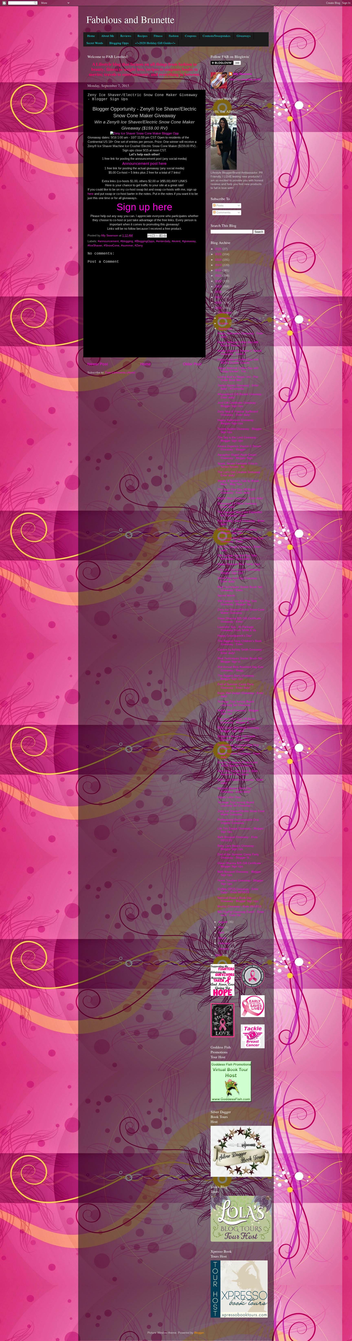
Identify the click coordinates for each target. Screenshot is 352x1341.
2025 (218, 254)
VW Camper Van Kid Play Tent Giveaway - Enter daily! (237, 557)
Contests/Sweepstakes (216, 36)
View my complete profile (245, 79)
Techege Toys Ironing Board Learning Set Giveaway (236, 703)
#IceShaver (95, 245)
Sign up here (144, 207)
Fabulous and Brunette (130, 19)
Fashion (174, 36)
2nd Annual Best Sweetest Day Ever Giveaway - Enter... (241, 540)
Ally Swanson (242, 73)
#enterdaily (163, 241)
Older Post (192, 364)
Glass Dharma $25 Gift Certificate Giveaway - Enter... (239, 620)
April (221, 932)
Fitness (158, 36)
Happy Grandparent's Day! (235, 635)
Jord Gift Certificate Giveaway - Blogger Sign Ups (238, 404)
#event (176, 241)
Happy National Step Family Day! (239, 564)
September (225, 328)
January (224, 948)
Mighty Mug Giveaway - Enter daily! (240, 498)
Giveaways (244, 36)
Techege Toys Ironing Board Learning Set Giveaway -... (236, 804)
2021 (218, 275)
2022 (218, 270)
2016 (218, 302)
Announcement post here (144, 163)
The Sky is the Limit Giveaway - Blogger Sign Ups (238, 439)
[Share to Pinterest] (165, 236)
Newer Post (97, 364)
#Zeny (139, 245)
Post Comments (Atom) (120, 372)
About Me (107, 36)
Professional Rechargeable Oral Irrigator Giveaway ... (238, 747)
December (225, 312)
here (91, 193)
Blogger (199, 1332)
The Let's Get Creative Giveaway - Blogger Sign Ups (240, 571)
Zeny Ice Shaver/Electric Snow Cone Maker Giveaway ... (241, 611)
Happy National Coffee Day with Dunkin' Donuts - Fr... (238, 344)
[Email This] (149, 236)
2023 (218, 265)
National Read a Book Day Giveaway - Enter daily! (235, 790)
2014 (218, 955)
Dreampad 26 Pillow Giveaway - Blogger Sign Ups (238, 531)
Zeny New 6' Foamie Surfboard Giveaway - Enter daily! (238, 413)
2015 (218, 307)
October (224, 323)
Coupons (190, 36)
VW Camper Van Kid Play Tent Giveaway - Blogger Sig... (237, 603)
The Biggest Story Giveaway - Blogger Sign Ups (237, 677)
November (225, 318)
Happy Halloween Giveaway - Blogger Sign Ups (236, 422)
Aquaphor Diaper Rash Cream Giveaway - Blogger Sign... (237, 456)
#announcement (108, 241)
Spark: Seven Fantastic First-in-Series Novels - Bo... (238, 465)
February (224, 943)
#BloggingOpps (144, 241)
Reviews (125, 36)
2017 (218, 297)
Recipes (142, 36)
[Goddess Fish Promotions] (231, 1101)
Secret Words (94, 43)
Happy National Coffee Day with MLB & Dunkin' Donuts (238, 361)
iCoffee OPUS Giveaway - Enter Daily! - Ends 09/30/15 (238, 891)
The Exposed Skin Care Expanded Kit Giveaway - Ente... (240, 514)
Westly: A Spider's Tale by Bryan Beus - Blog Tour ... (238, 482)
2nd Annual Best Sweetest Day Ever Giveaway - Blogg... (241, 668)
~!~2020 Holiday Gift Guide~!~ (155, 43)
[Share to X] (157, 236)
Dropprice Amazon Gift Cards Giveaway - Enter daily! (236, 738)
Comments (223, 212)
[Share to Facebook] (161, 236)
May (221, 927)
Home (91, 36)
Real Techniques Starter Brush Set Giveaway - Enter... (240, 588)
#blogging (126, 241)
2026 (218, 248)
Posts (219, 205)
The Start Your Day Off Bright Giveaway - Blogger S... (236, 720)
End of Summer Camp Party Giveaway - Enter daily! (236, 686)
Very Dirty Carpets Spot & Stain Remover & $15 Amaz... (238, 772)
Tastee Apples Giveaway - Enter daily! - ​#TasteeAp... (238, 387)
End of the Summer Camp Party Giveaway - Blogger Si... (238, 856)
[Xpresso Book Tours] (239, 1316)
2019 (218, 286)
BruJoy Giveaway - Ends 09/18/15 (239, 906)
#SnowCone (111, 245)
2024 (218, 259)
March (222, 938)
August (223, 921)
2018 (218, 291)
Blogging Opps (119, 43)
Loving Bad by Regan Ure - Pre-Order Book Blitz (238, 378)
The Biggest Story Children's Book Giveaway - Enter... (240, 642)
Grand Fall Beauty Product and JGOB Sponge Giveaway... (237, 764)
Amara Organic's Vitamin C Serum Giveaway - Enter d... (240, 352)
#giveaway (189, 241)
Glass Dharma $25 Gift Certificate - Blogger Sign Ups (240, 865)
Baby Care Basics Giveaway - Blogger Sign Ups (237, 847)
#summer (127, 245)
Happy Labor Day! (229, 797)
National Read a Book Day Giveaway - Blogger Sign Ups (238, 899)
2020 (218, 281)
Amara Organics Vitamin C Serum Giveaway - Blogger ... (239, 448)
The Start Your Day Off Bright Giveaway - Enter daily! (236, 491)
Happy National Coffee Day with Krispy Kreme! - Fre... (238, 370)
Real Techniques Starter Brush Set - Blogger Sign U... (241, 660)
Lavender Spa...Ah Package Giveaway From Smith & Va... (238, 628)
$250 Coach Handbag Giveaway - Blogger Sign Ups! (239, 729)
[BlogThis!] (153, 236)
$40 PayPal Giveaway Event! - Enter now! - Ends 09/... (241, 913)
